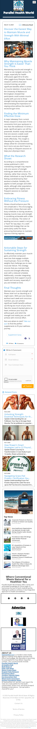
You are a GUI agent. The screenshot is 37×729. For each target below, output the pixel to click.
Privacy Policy (18, 715)
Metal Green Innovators (11, 679)
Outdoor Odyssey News (10, 675)
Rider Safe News (8, 668)
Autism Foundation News (11, 680)
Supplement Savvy (14, 335)
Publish (28, 386)
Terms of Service (18, 709)
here (30, 727)
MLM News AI (7, 667)
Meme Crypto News (9, 670)
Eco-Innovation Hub (9, 677)
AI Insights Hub (7, 665)
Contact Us (18, 703)
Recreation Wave (8, 674)
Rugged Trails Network (10, 672)
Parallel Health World (10, 663)
